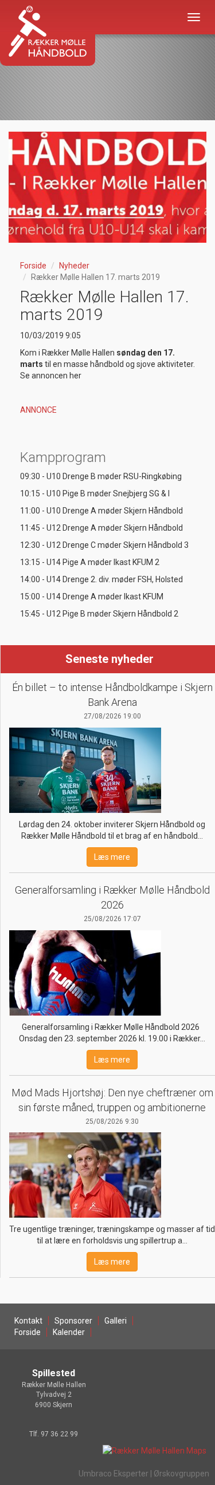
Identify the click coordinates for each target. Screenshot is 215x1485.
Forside (33, 265)
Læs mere (112, 857)
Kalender (69, 1332)
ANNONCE (38, 409)
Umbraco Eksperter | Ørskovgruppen (144, 1473)
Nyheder (74, 265)
